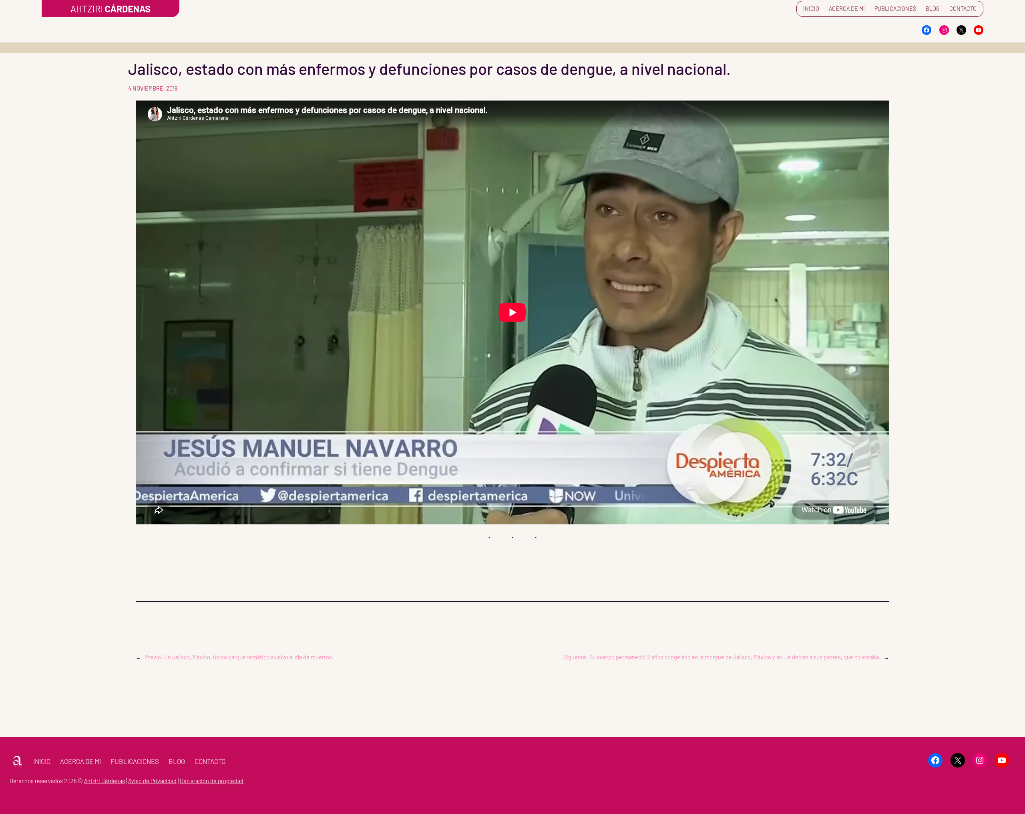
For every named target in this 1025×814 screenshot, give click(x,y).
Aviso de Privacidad (152, 781)
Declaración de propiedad (211, 781)
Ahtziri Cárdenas (104, 781)
